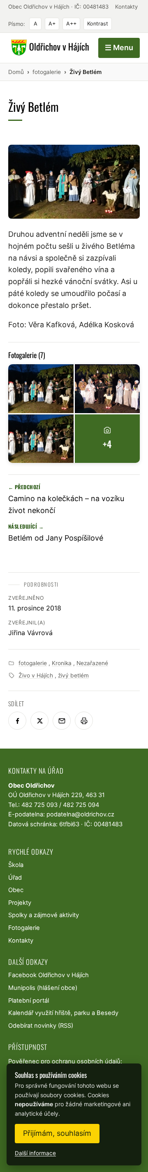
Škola (15, 865)
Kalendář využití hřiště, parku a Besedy (63, 1013)
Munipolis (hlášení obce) (42, 988)
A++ (71, 24)
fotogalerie (32, 663)
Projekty (19, 902)
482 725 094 (81, 805)
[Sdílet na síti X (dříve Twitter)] (39, 721)
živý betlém (73, 675)
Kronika (62, 663)
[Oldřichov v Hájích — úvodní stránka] (48, 48)
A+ (52, 24)
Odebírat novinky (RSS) (40, 1025)
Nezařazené (92, 663)
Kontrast (97, 24)
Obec (15, 890)
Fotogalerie (24, 928)
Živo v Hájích (35, 675)
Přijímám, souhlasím (57, 1133)
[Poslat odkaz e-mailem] (62, 721)
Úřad (15, 877)
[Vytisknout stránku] (84, 721)
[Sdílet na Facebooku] (17, 721)
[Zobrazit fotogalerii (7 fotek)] (41, 388)
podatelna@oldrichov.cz (80, 814)
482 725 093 (39, 805)
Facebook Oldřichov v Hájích (48, 975)
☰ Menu (119, 47)
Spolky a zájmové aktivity (43, 915)
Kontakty (126, 6)
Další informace (35, 1153)
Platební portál (28, 1000)
